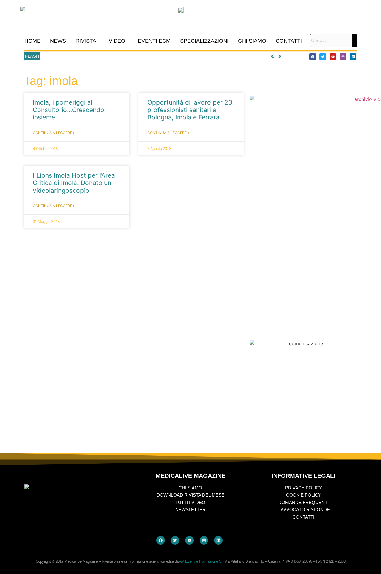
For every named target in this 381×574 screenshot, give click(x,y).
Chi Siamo (252, 41)
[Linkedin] (353, 56)
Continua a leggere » (54, 132)
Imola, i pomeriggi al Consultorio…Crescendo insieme (68, 110)
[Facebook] (312, 56)
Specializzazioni (204, 41)
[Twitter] (322, 56)
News (58, 41)
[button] (87, 41)
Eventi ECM (154, 41)
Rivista (86, 41)
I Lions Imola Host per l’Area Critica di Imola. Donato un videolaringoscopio (74, 183)
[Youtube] (333, 56)
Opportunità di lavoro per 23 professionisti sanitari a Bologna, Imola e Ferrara (189, 110)
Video (117, 41)
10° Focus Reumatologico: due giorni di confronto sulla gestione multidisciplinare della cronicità (133, 56)
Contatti (289, 41)
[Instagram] (343, 56)
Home (32, 41)
